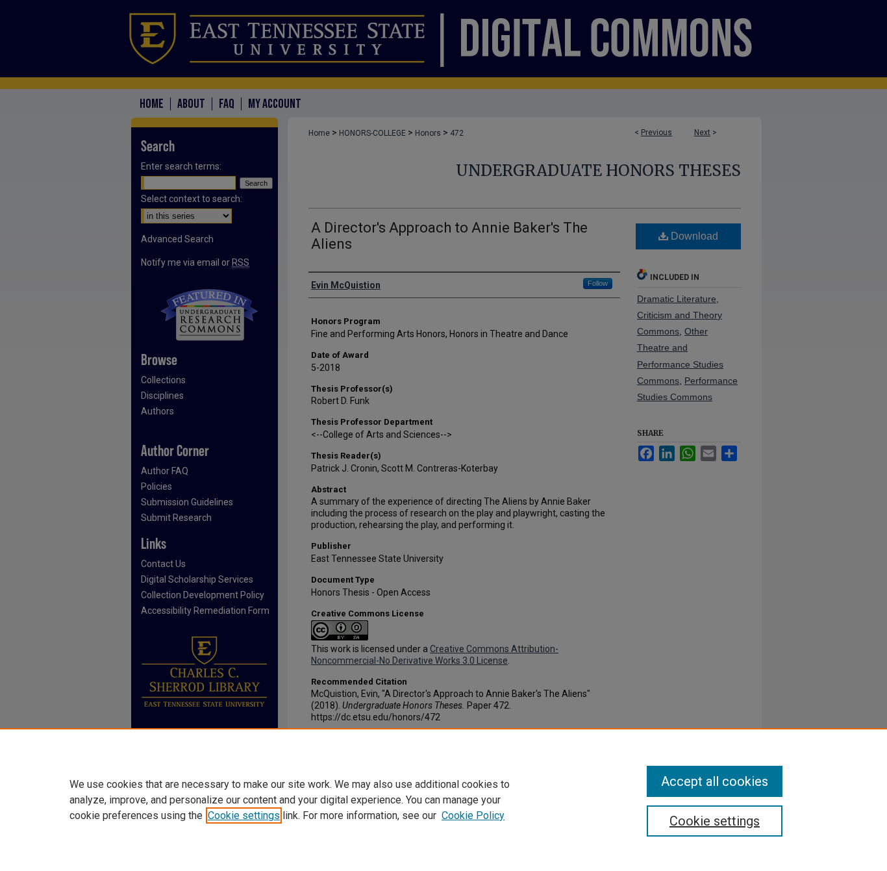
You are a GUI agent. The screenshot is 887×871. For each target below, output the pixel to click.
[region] (443, 799)
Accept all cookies (714, 781)
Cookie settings (244, 815)
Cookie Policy (473, 815)
